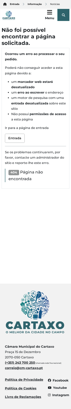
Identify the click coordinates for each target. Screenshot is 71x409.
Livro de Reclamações (23, 397)
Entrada (14, 138)
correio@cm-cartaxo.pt (24, 368)
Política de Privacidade (24, 380)
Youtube (60, 388)
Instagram (60, 395)
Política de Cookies (20, 388)
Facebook (60, 380)
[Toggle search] (63, 15)
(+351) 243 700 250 (20, 363)
